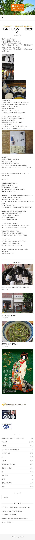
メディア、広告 (13, 26)
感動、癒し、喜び (25, 26)
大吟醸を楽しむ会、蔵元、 (9, 464)
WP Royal (21, 537)
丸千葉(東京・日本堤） (9, 316)
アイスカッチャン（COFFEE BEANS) (12, 511)
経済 (3, 486)
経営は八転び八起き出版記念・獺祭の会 (15, 287)
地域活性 (4, 460)
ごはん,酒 (5, 26)
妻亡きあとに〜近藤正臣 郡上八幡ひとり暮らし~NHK (16, 507)
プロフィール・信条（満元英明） (11, 449)
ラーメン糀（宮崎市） (8, 522)
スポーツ (4, 445)
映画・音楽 (5, 475)
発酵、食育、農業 (6, 483)
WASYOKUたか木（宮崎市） (9, 515)
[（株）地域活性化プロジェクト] (17, 7)
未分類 (3, 479)
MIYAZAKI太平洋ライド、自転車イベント (13, 438)
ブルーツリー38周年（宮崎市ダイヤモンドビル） (15, 518)
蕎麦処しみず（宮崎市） (10, 344)
